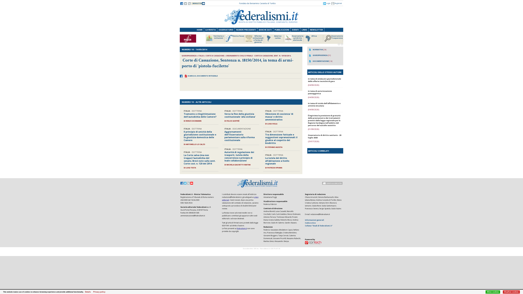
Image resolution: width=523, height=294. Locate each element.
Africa (255, 36)
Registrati (338, 3)
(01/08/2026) (313, 129)
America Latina (218, 37)
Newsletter (316, 29)
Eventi (295, 29)
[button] (327, 3)
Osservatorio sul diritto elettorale (238, 38)
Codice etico (310, 223)
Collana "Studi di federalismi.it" (319, 226)
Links (304, 29)
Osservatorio (226, 29)
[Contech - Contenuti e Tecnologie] (313, 242)
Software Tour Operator (261, 251)
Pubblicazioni (282, 29)
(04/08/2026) (313, 85)
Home (200, 29)
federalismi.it (242, 228)
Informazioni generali (314, 220)
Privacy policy (98, 292)
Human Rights (297, 37)
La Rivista (210, 29)
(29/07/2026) (313, 141)
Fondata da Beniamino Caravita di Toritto (257, 3)
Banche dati (265, 29)
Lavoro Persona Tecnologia (317, 38)
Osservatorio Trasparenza (278, 37)
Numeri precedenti (246, 29)
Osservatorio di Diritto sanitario (337, 38)
